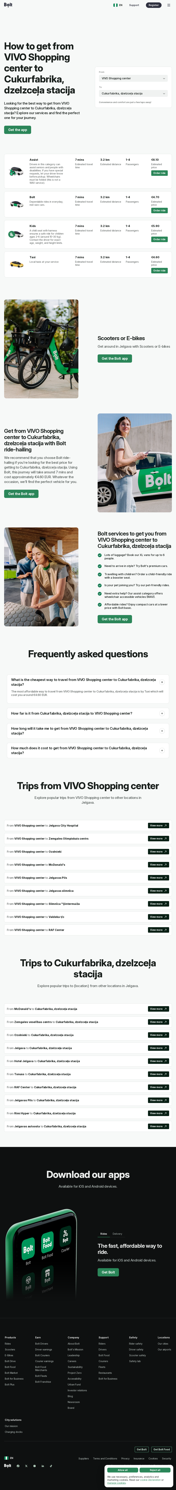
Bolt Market (11, 1372)
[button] (162, 682)
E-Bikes (9, 1355)
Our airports (164, 1349)
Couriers (103, 1361)
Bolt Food (10, 1367)
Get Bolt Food (161, 1449)
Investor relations (77, 1390)
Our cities (163, 1343)
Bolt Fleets (41, 1375)
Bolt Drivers (41, 1343)
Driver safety (136, 1349)
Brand (71, 1407)
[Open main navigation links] (169, 5)
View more (156, 825)
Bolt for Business (14, 1378)
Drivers (102, 1349)
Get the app (17, 130)
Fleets (102, 1367)
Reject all (155, 1470)
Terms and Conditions (105, 1458)
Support (134, 5)
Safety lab (135, 1361)
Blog (70, 1396)
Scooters (10, 1349)
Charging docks (14, 1431)
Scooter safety (137, 1355)
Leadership (74, 1355)
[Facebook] (18, 1466)
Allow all (123, 1470)
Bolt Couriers (42, 1355)
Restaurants (105, 1372)
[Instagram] (34, 1466)
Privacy (125, 1458)
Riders (102, 1343)
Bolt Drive (10, 1361)
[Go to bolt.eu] (8, 5)
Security (166, 1458)
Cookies (153, 1458)
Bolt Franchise (43, 1381)
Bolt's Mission (75, 1349)
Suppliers (83, 1458)
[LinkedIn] (43, 1466)
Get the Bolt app (115, 358)
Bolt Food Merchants (41, 1369)
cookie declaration (150, 1479)
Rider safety (135, 1343)
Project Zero (75, 1372)
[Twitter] (26, 1466)
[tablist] (111, 1233)
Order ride (159, 173)
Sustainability (75, 1367)
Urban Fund (74, 1384)
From (101, 72)
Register (154, 5)
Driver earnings (43, 1349)
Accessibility (74, 1378)
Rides (8, 1343)
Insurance (139, 1458)
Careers (72, 1361)
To (100, 87)
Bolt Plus (9, 1384)
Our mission (11, 1426)
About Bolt (74, 1343)
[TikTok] (51, 1466)
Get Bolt (108, 1272)
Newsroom (74, 1402)
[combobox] (133, 78)
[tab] (104, 1233)
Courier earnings (44, 1361)
